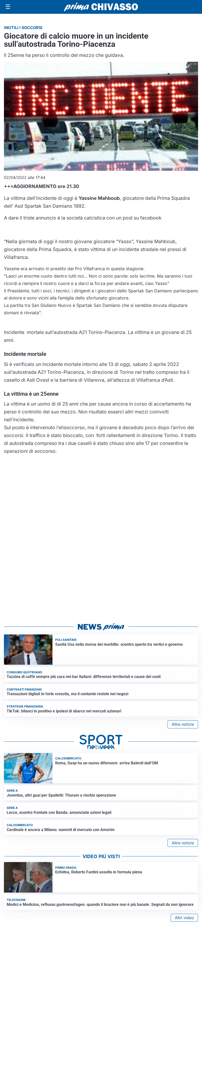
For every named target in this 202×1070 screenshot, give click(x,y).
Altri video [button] (184, 917)
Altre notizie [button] (183, 724)
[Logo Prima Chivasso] (101, 6)
